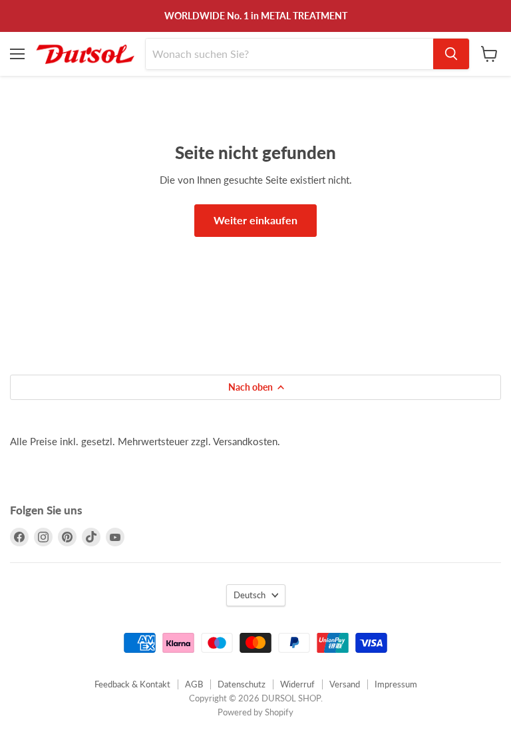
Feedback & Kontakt (132, 684)
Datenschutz (241, 684)
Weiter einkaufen (255, 220)
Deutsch (249, 595)
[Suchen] (451, 54)
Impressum (396, 684)
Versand (344, 684)
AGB (194, 684)
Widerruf (297, 684)
